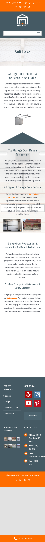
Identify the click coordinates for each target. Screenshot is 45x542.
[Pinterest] (37, 403)
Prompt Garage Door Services (29, 475)
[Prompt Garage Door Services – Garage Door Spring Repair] (12, 225)
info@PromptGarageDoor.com (31, 3)
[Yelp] (28, 394)
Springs (7, 401)
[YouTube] (28, 403)
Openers (8, 396)
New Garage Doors (11, 407)
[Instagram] (37, 394)
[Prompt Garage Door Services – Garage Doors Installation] (32, 225)
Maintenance (9, 413)
